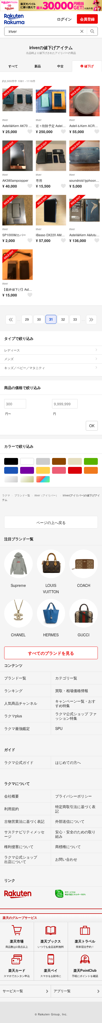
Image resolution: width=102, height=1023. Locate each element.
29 (27, 319)
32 (63, 319)
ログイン (64, 19)
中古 (60, 66)
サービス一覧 (13, 991)
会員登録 (87, 19)
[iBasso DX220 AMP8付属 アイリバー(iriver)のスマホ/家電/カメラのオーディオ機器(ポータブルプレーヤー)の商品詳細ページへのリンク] (51, 210)
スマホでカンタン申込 (17, 973)
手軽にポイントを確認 (85, 973)
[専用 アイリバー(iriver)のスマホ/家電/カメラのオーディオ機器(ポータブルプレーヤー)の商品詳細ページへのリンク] (51, 155)
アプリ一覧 (62, 991)
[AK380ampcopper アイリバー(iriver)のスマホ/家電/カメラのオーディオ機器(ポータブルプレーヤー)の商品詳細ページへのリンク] (17, 155)
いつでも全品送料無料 (51, 943)
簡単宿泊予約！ (85, 943)
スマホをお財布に (50, 973)
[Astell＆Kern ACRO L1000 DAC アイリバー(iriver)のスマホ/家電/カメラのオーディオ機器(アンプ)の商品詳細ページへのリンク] (84, 101)
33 (75, 319)
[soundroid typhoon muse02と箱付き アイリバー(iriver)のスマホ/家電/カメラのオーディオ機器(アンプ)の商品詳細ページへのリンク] (84, 155)
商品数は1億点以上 (16, 943)
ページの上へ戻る (51, 522)
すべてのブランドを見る (51, 653)
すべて (13, 66)
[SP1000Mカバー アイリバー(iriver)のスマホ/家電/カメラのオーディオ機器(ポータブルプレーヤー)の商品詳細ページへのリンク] (17, 210)
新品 (38, 66)
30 (39, 319)
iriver (5, 120)
